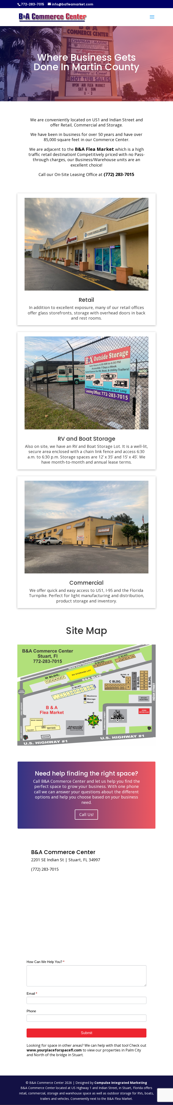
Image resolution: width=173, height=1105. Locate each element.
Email (32, 993)
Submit (86, 1033)
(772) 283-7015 (119, 174)
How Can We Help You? (45, 962)
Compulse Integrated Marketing (120, 1082)
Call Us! (86, 814)
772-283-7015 (32, 4)
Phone (31, 1011)
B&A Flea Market (94, 149)
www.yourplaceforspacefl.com (54, 1050)
